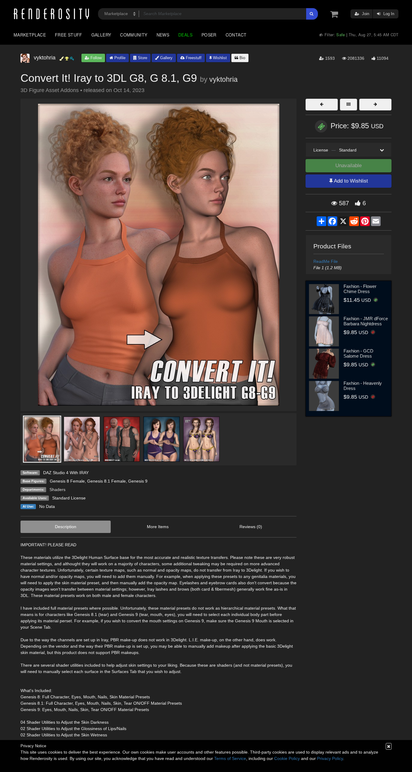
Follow (95, 58)
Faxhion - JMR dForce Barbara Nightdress (366, 321)
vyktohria (223, 79)
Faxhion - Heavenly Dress (363, 386)
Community (133, 35)
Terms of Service (230, 758)
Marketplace (30, 35)
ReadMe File (325, 261)
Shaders (57, 489)
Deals (185, 35)
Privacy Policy (330, 758)
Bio (241, 58)
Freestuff (193, 58)
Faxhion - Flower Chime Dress (360, 289)
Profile (119, 58)
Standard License (69, 498)
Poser (209, 35)
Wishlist (219, 58)
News (163, 35)
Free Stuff (68, 35)
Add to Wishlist (350, 181)
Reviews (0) (250, 526)
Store (142, 58)
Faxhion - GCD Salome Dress (358, 353)
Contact (236, 35)
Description (65, 526)
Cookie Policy (287, 758)
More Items (158, 526)
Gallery (101, 35)
